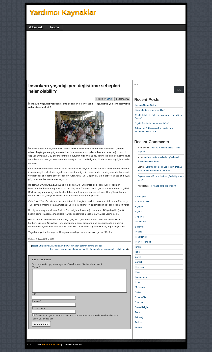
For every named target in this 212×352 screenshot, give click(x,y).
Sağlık (138, 292)
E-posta (36, 301)
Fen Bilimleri (141, 237)
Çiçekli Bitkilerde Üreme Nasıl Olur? (152, 123)
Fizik (137, 252)
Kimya (138, 282)
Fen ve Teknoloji (143, 242)
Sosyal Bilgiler (142, 307)
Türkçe (138, 327)
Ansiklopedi (140, 196)
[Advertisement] (106, 55)
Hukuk (138, 272)
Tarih (137, 312)
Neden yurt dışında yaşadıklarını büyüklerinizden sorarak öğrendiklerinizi (67, 246)
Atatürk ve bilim (142, 201)
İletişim (54, 27)
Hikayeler (139, 267)
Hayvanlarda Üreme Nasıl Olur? (150, 110)
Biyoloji (138, 211)
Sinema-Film (141, 297)
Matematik (140, 287)
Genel (138, 257)
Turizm (138, 322)
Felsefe (138, 231)
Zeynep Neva (144, 176)
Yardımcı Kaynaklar (62, 12)
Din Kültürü (140, 221)
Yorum (36, 267)
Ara (136, 84)
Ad (34, 294)
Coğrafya (139, 216)
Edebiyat (139, 227)
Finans (138, 247)
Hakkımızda (36, 27)
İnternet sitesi (38, 308)
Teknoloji (139, 317)
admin (109, 99)
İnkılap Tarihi (141, 277)
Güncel (138, 262)
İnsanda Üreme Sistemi (146, 105)
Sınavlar (139, 302)
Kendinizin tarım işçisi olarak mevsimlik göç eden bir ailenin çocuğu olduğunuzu (88, 249)
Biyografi (139, 206)
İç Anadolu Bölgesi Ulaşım (163, 186)
